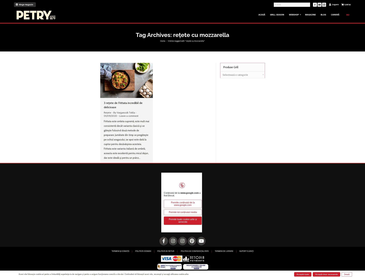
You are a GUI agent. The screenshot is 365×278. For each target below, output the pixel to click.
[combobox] (242, 74)
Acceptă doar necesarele (326, 274)
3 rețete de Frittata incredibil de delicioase (123, 105)
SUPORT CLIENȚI (246, 251)
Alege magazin (26, 4)
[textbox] (235, 75)
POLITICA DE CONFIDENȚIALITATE (195, 251)
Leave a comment (128, 115)
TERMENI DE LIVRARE (224, 251)
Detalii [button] (347, 274)
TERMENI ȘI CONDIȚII (120, 251)
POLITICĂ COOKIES (143, 251)
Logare (335, 4)
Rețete (107, 112)
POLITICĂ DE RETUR (165, 251)
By (124, 112)
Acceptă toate (303, 274)
